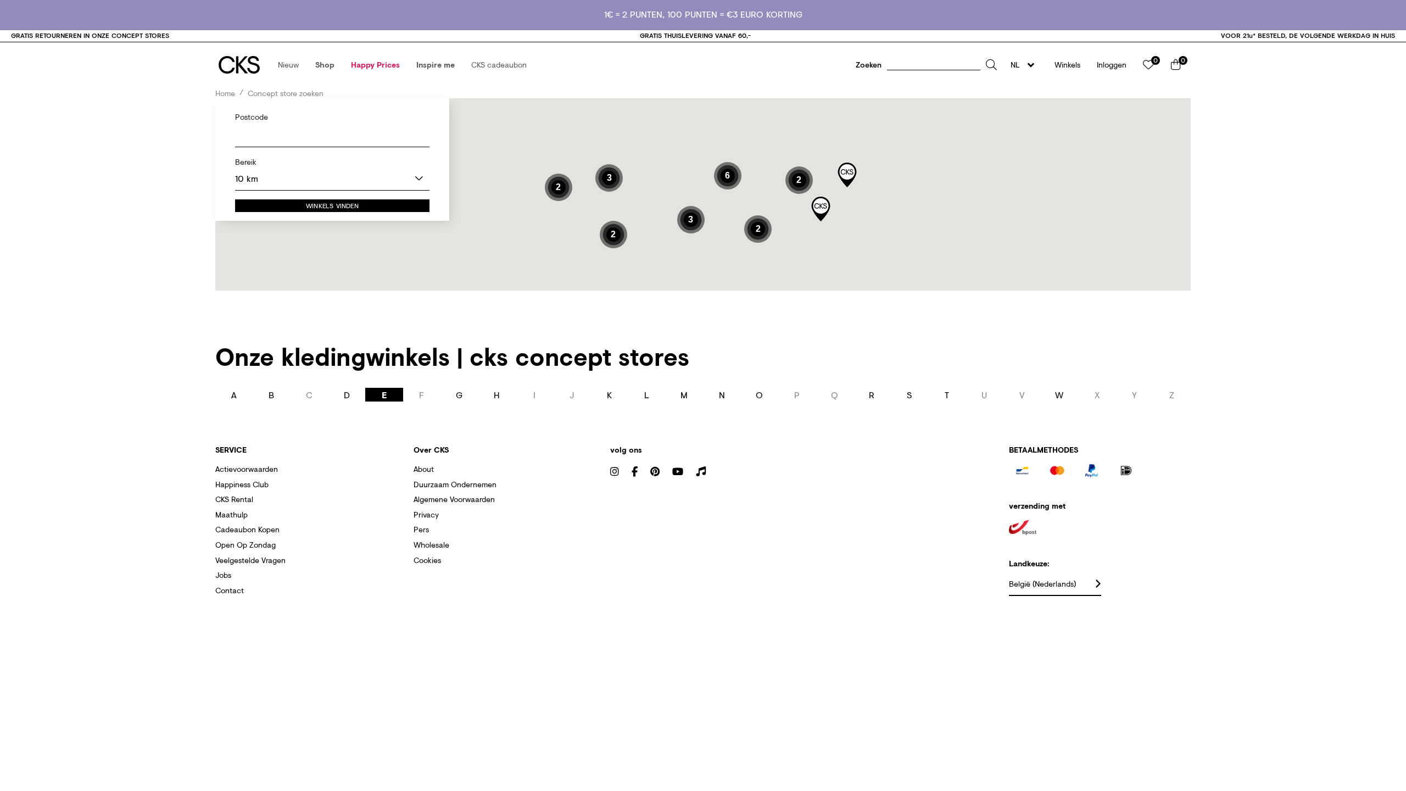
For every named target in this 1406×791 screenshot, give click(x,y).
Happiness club (242, 484)
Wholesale (431, 544)
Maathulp (231, 514)
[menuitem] (288, 64)
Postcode (251, 116)
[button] (288, 65)
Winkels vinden (332, 205)
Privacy (426, 514)
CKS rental (234, 499)
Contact (229, 590)
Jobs (223, 575)
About (424, 469)
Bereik (245, 162)
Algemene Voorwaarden (454, 499)
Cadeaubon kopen (247, 529)
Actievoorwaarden (246, 469)
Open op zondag (245, 544)
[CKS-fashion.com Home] (239, 64)
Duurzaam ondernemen (455, 484)
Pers (421, 529)
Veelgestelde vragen (250, 560)
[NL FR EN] (1025, 64)
